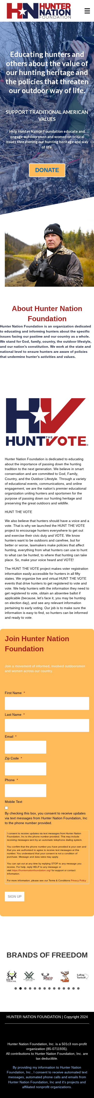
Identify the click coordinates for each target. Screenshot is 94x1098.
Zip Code (13, 758)
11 (64, 988)
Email (10, 736)
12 (68, 988)
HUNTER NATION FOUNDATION (34, 1017)
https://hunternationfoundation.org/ (31, 870)
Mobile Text (13, 802)
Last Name (15, 714)
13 (73, 988)
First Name (15, 693)
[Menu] (87, 11)
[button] (49, 253)
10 (59, 988)
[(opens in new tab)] (47, 422)
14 (78, 988)
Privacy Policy (78, 880)
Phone (11, 780)
